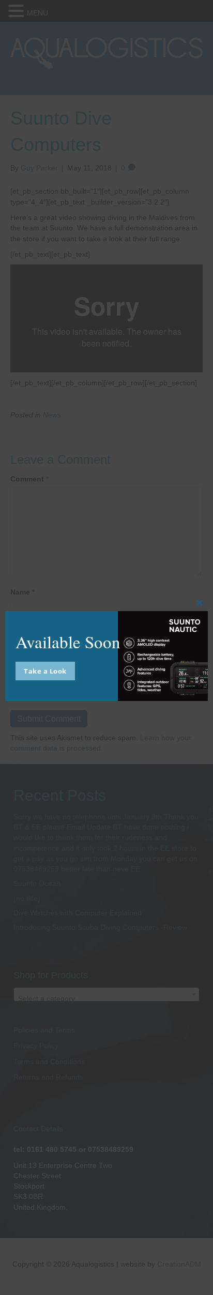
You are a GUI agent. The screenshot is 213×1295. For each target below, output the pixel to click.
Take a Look (45, 671)
